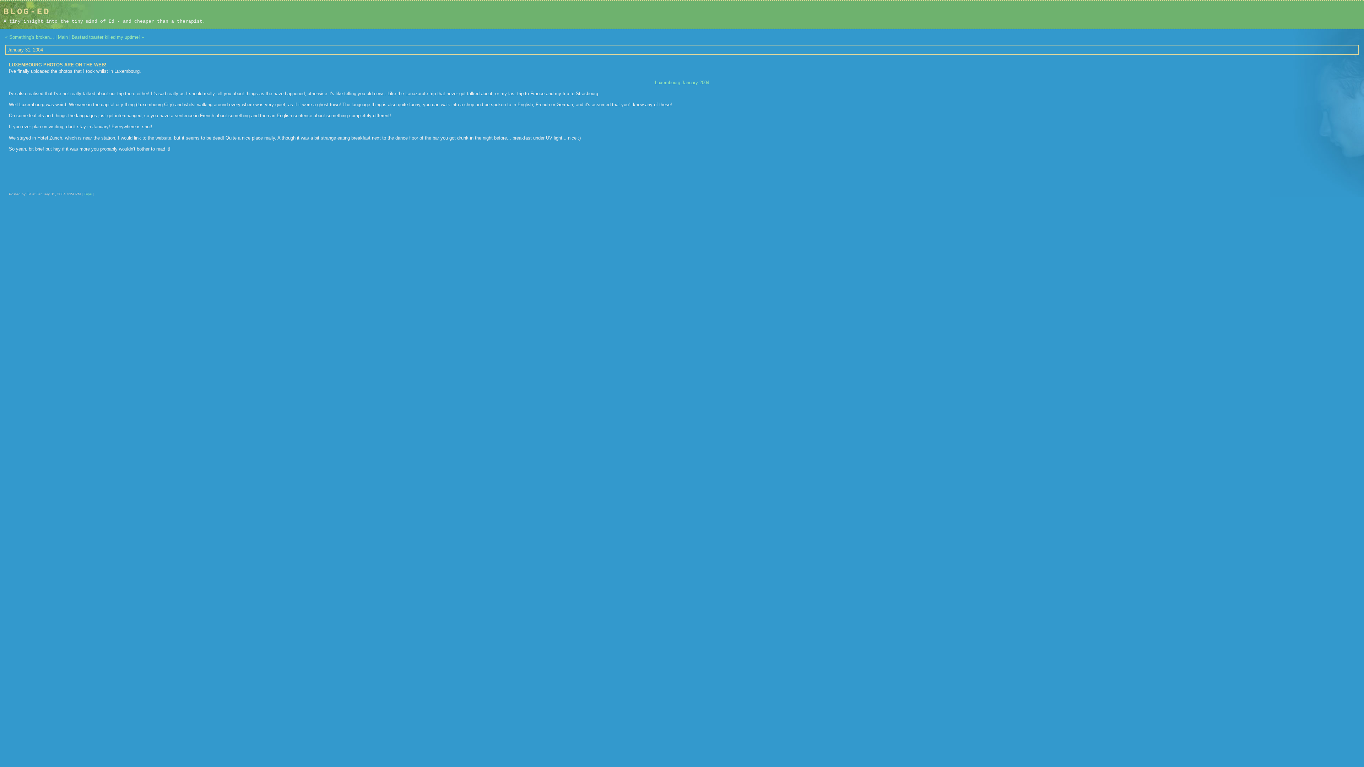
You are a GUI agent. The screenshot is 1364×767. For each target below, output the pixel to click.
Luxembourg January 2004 (682, 82)
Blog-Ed (27, 12)
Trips (88, 194)
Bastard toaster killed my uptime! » (108, 37)
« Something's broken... (29, 37)
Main (63, 37)
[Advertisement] (1315, 15)
